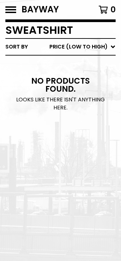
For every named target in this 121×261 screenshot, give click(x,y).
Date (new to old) (67, 117)
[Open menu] (10, 10)
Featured (53, 64)
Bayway (40, 9)
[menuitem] (60, 47)
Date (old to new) (67, 128)
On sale (51, 75)
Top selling (56, 85)
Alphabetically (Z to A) (74, 107)
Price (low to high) (69, 139)
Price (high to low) (69, 150)
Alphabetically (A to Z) (74, 96)
